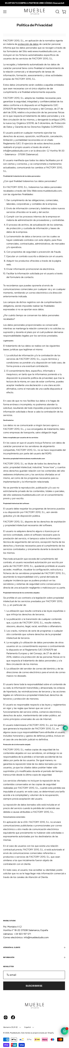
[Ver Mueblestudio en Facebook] (13, 1017)
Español (27, 1027)
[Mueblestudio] (34, 12)
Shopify (51, 1033)
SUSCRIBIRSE (34, 985)
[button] (57, 11)
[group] (34, 3)
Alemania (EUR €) (10, 1027)
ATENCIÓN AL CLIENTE (11, 947)
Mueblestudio (15, 1033)
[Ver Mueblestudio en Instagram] (5, 1017)
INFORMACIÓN (8, 957)
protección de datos (28, 44)
